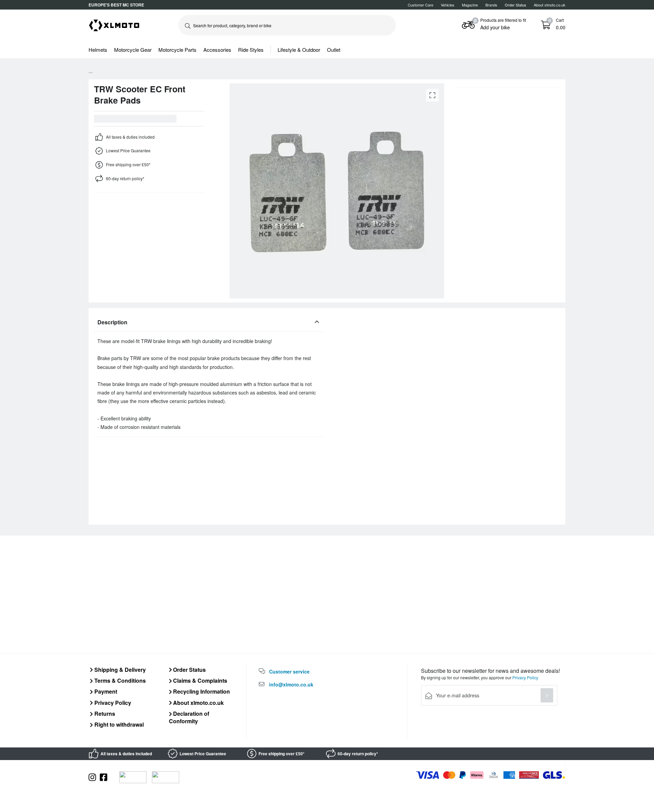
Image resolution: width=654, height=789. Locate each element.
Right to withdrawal (118, 724)
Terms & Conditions (119, 680)
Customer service (289, 671)
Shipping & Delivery (119, 670)
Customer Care (420, 4)
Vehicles (447, 4)
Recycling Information (201, 691)
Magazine (470, 4)
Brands (491, 4)
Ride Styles (251, 49)
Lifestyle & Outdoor (299, 49)
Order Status (189, 670)
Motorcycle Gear (133, 49)
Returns (104, 713)
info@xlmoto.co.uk (291, 684)
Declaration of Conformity (189, 717)
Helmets (98, 49)
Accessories (217, 49)
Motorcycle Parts (177, 49)
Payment (105, 691)
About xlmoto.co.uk (549, 4)
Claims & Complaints (199, 680)
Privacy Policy (112, 703)
